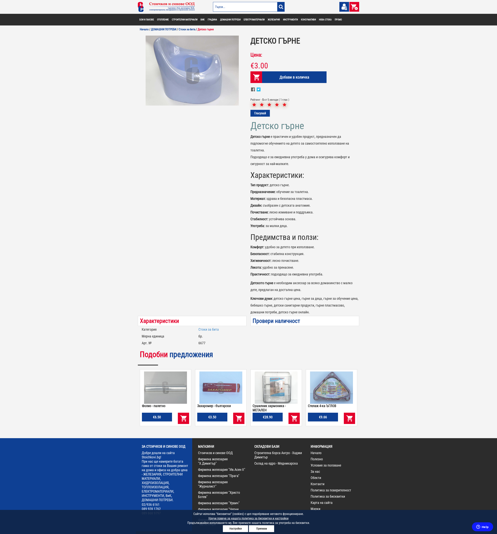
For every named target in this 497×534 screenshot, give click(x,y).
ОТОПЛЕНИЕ (163, 19)
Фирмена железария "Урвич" (219, 503)
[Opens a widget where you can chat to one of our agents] (482, 527)
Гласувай (260, 113)
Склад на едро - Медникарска (276, 463)
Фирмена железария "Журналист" (213, 484)
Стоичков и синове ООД (215, 453)
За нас (315, 471)
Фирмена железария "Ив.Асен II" (221, 470)
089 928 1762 (151, 509)
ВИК (203, 19)
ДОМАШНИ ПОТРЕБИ (230, 19)
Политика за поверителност (331, 490)
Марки (315, 509)
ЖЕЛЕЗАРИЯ (274, 19)
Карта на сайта (322, 503)
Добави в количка (294, 77)
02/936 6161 (151, 505)
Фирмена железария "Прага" (218, 476)
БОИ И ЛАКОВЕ (146, 19)
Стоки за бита (208, 329)
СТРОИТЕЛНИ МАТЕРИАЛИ (184, 19)
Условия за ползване (326, 465)
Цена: (256, 55)
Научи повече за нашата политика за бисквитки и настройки (248, 518)
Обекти (316, 478)
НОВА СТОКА (325, 19)
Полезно (317, 459)
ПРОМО (338, 19)
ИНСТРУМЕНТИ (290, 19)
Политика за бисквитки (328, 496)
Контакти (317, 484)
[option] (192, 71)
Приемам (261, 528)
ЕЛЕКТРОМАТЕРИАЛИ (254, 19)
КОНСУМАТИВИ (308, 19)
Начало (316, 453)
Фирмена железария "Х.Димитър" (213, 461)
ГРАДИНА (212, 19)
